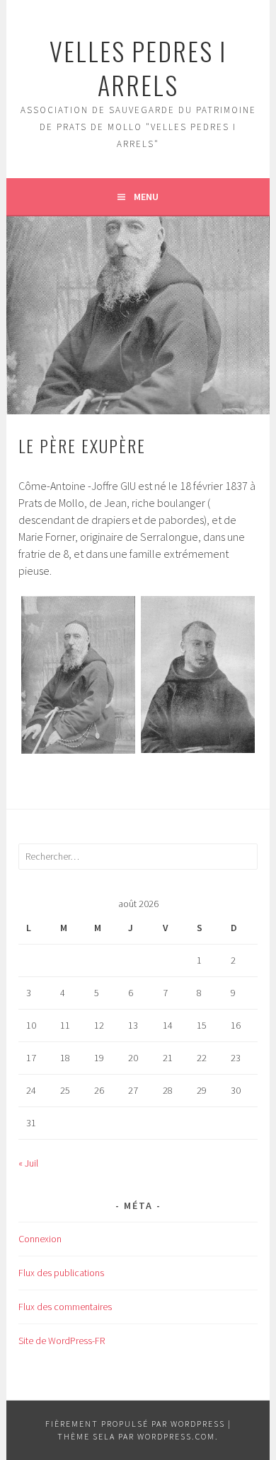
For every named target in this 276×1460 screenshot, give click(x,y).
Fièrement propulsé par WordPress (135, 1423)
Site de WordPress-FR (61, 1340)
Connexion (40, 1238)
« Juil (28, 1163)
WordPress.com (176, 1436)
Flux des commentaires (65, 1306)
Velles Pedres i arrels (138, 67)
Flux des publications (61, 1272)
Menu (146, 196)
